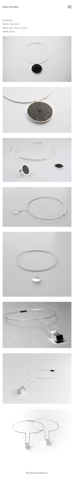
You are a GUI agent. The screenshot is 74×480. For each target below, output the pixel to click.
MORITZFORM (10, 7)
